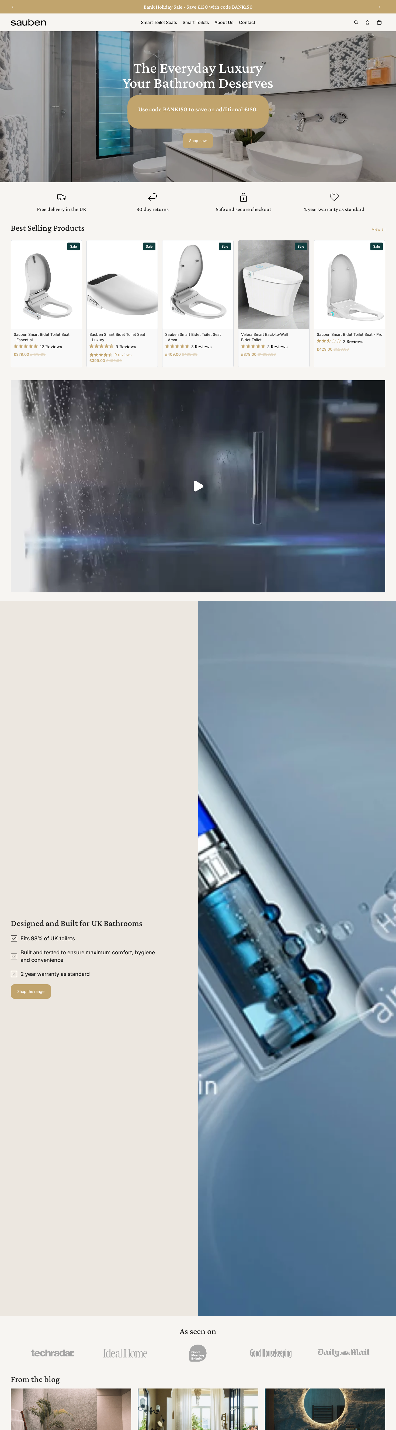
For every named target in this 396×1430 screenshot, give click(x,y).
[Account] (367, 22)
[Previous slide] (13, 7)
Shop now (198, 140)
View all (378, 229)
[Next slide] (379, 7)
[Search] (356, 22)
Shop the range (30, 991)
